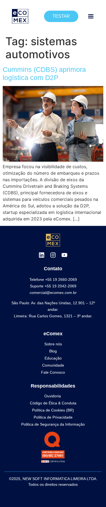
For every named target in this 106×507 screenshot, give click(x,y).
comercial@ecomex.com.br (53, 292)
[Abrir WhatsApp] (92, 493)
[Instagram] (53, 255)
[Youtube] (64, 255)
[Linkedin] (42, 255)
